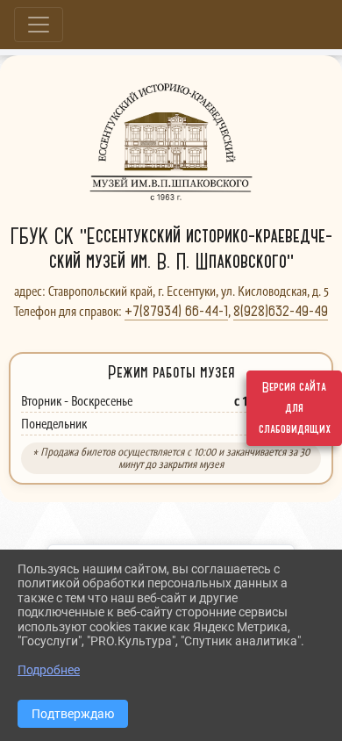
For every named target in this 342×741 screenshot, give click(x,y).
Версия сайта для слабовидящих (295, 408)
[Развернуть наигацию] (38, 24)
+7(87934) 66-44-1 (176, 311)
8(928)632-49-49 (280, 311)
